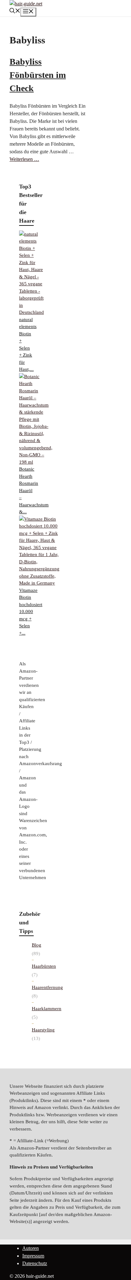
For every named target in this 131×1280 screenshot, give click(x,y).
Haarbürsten (44, 966)
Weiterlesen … (24, 159)
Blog (36, 944)
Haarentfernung (47, 987)
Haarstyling (43, 1029)
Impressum (33, 1255)
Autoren (30, 1248)
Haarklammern (46, 1008)
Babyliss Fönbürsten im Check (38, 75)
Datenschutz (34, 1263)
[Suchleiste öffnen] (15, 12)
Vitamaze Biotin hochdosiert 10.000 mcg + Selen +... (30, 612)
